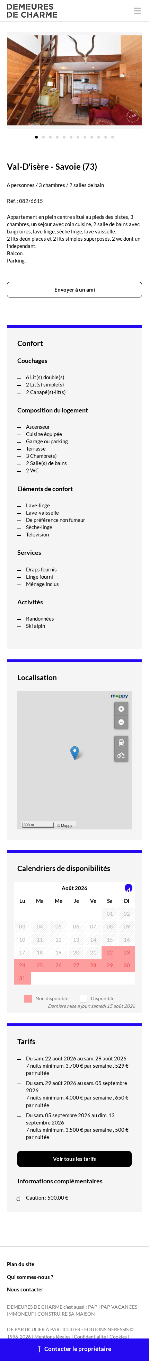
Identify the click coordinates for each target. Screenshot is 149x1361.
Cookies (118, 1337)
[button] (36, 134)
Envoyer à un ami (74, 289)
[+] (121, 708)
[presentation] (129, 888)
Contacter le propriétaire (77, 1348)
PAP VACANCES (119, 1307)
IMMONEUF (20, 1314)
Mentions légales (52, 1337)
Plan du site (20, 1264)
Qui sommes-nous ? (30, 1277)
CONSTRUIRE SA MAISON (66, 1314)
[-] (121, 722)
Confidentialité (90, 1337)
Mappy (66, 825)
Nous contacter (25, 1289)
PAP (92, 1307)
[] (121, 742)
